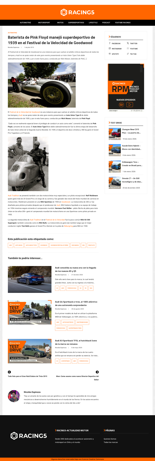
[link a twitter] (138, 2)
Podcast (106, 22)
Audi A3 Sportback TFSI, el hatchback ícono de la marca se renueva (76, 342)
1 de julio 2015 (29, 47)
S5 (85, 288)
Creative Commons (96, 459)
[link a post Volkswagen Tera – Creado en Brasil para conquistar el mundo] (115, 172)
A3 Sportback (65, 361)
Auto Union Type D (31, 245)
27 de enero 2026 (77, 275)
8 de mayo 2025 (76, 348)
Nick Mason (75, 245)
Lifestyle (93, 22)
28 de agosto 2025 (77, 309)
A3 (57, 361)
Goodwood (66, 202)
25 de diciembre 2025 (131, 188)
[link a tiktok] (147, 2)
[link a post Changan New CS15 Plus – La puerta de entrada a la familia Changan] (115, 139)
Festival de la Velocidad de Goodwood (25, 112)
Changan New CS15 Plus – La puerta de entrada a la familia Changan (130, 131)
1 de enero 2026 (129, 171)
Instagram (116, 49)
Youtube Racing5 (122, 22)
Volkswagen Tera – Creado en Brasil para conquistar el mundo (131, 164)
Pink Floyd (91, 245)
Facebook (116, 43)
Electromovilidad (82, 322)
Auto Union (18, 245)
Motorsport (44, 22)
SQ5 (91, 288)
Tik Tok (133, 54)
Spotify (115, 54)
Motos (60, 22)
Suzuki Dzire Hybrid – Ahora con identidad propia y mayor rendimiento (131, 147)
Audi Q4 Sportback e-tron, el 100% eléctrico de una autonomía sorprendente (76, 303)
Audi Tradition (13, 195)
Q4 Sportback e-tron (75, 328)
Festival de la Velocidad (55, 220)
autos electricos (68, 322)
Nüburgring (68, 226)
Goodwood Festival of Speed (59, 245)
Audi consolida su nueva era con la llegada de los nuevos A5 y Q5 (75, 269)
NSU (83, 245)
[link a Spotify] (145, 2)
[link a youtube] (142, 2)
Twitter (133, 43)
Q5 (80, 288)
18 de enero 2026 (129, 139)
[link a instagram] (140, 2)
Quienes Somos (110, 439)
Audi (20, 115)
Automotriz (25, 22)
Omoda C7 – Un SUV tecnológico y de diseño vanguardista (132, 180)
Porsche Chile (72, 288)
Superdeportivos (76, 22)
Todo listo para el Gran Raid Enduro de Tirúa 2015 (27, 376)
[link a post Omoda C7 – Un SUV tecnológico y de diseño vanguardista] (115, 188)
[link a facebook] (135, 2)
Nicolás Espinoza (13, 47)
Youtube (134, 49)
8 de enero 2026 (129, 155)
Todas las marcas (111, 442)
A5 (57, 288)
